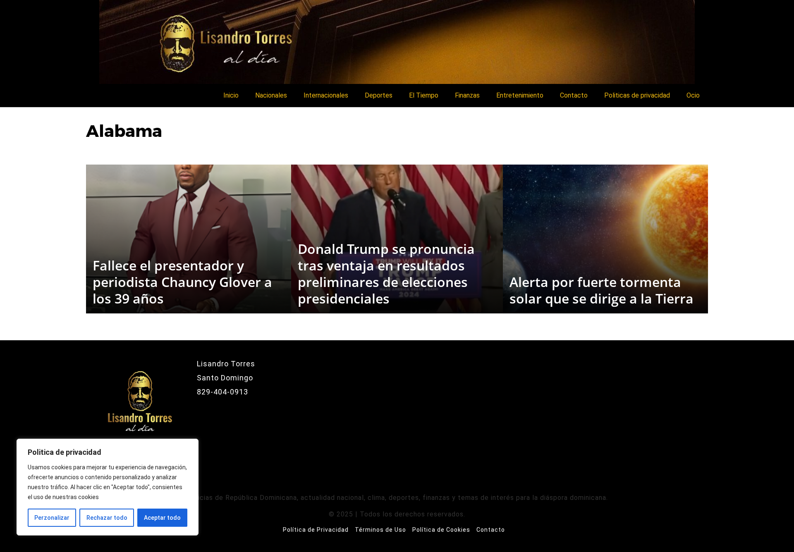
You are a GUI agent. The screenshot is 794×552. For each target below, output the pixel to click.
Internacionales (326, 95)
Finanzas (467, 95)
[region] (107, 487)
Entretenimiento (519, 95)
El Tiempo (423, 95)
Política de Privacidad (316, 529)
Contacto (574, 95)
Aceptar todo (162, 517)
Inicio (231, 95)
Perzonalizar (51, 517)
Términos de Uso (380, 529)
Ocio (693, 95)
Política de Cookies (441, 529)
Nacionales (271, 95)
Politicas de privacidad (637, 95)
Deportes (378, 95)
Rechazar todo (106, 517)
